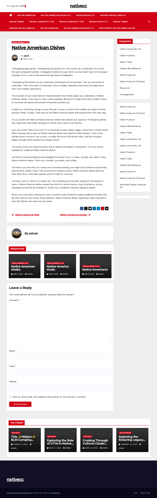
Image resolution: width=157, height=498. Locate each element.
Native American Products (56, 15)
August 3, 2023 (20, 444)
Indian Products (85, 15)
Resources (125, 88)
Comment (14, 300)
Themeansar (54, 493)
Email (12, 366)
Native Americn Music (58, 268)
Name (12, 351)
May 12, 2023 (55, 448)
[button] (149, 21)
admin (26, 56)
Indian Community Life (41, 22)
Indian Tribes (16, 22)
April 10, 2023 (91, 448)
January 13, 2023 (129, 444)
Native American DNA (27, 214)
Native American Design (73, 214)
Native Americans (95, 269)
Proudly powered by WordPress (19, 493)
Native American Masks (23, 268)
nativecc (78, 5)
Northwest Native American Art (117, 28)
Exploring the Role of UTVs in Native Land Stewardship (60, 443)
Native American (26, 15)
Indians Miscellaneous (113, 15)
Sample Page (145, 493)
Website (12, 381)
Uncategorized (127, 94)
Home (135, 493)
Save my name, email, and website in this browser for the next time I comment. (49, 397)
